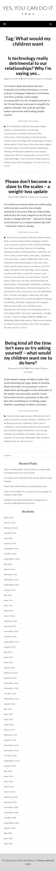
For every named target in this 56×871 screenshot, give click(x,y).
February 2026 (10, 528)
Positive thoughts (34, 298)
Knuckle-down (15, 266)
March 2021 (9, 730)
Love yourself (18, 277)
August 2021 (9, 704)
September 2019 (11, 823)
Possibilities (9, 302)
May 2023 (8, 605)
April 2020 (9, 787)
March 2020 (9, 792)
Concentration (10, 133)
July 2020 (8, 771)
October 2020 (10, 755)
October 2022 (10, 636)
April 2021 (8, 724)
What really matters (23, 320)
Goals (13, 255)
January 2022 (10, 678)
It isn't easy (23, 144)
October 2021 (10, 693)
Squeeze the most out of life (36, 155)
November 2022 (11, 631)
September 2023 (11, 585)
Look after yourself (32, 273)
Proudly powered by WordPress (18, 860)
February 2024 (10, 574)
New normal (40, 151)
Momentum (9, 288)
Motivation (20, 288)
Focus (13, 140)
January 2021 (10, 740)
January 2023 (10, 626)
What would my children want (20, 324)
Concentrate (32, 130)
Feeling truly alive (11, 252)
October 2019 (10, 818)
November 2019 (11, 812)
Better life (32, 237)
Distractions (9, 137)
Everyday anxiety (38, 137)
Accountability (13, 126)
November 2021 (11, 688)
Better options (44, 237)
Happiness (45, 255)
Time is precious (27, 158)
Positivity (47, 298)
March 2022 (9, 668)
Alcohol (10, 237)
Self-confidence (30, 306)
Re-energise (42, 302)
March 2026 (9, 523)
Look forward (21, 426)
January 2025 (10, 543)
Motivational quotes (36, 288)
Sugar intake (14, 313)
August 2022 (10, 647)
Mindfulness (42, 148)
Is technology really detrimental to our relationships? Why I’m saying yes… (28, 65)
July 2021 (8, 709)
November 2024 (11, 548)
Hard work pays (11, 259)
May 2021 (8, 719)
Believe (32, 419)
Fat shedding (39, 248)
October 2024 (10, 554)
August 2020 (10, 766)
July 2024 (8, 564)
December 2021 (11, 683)
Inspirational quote (23, 262)
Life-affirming (27, 270)
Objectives (34, 295)
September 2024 (11, 559)
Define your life (34, 133)
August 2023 (9, 590)
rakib (27, 864)
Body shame (24, 241)
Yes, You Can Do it (28, 8)
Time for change (19, 316)
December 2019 (11, 807)
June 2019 (8, 838)
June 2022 (8, 657)
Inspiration (9, 262)
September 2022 (11, 642)
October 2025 (10, 533)
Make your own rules (20, 280)
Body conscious (11, 241)
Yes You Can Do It (41, 162)
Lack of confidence (31, 266)
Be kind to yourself (19, 419)
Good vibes (34, 255)
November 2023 (11, 580)
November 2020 (11, 750)
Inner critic (43, 259)
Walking (31, 316)
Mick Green (28, 78)
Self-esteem (22, 309)
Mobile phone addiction (23, 151)
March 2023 (9, 616)
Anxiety (16, 416)
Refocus (19, 155)
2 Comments (42, 197)
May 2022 (8, 662)
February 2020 (10, 797)
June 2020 (8, 776)
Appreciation (26, 416)
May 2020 (8, 781)
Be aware (35, 126)
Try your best (18, 437)
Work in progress (24, 162)
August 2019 (9, 828)
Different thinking (42, 244)
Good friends (22, 255)
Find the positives (28, 252)
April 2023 (8, 611)
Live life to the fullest (13, 273)
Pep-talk (44, 295)
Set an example (35, 309)
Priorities (20, 302)
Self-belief (17, 306)
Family (7, 140)
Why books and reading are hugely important (25, 486)
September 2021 (11, 699)
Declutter (22, 133)
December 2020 (11, 745)
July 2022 (8, 652)
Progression (9, 155)
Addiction (25, 126)
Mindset (7, 151)
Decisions (13, 244)
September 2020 (11, 761)
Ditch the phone (23, 137)
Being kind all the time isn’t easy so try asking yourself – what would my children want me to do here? (28, 352)
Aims (9, 416)
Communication (19, 130)
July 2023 (8, 595)
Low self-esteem (32, 277)
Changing (35, 241)
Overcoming (40, 430)
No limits (13, 295)
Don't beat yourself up (14, 248)
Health (22, 259)
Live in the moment (27, 148)
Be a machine (21, 237)
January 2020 (10, 802)
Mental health (23, 284)
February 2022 (10, 673)
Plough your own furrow (14, 298)
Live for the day (41, 270)
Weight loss (41, 316)
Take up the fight (11, 158)
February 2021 (10, 735)
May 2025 (8, 538)
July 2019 (8, 833)
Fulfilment (41, 252)
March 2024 (9, 569)
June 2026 (8, 517)
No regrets (23, 295)
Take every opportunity (31, 313)
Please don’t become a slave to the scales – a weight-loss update (28, 186)
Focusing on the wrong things (30, 140)
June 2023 (8, 600)
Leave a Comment (44, 78)
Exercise (28, 248)
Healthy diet (32, 259)
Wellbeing (8, 320)
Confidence (41, 419)
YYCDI (7, 166)
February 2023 (10, 621)
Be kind (36, 416)
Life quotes (15, 270)
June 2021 (8, 714)
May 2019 (8, 844)
